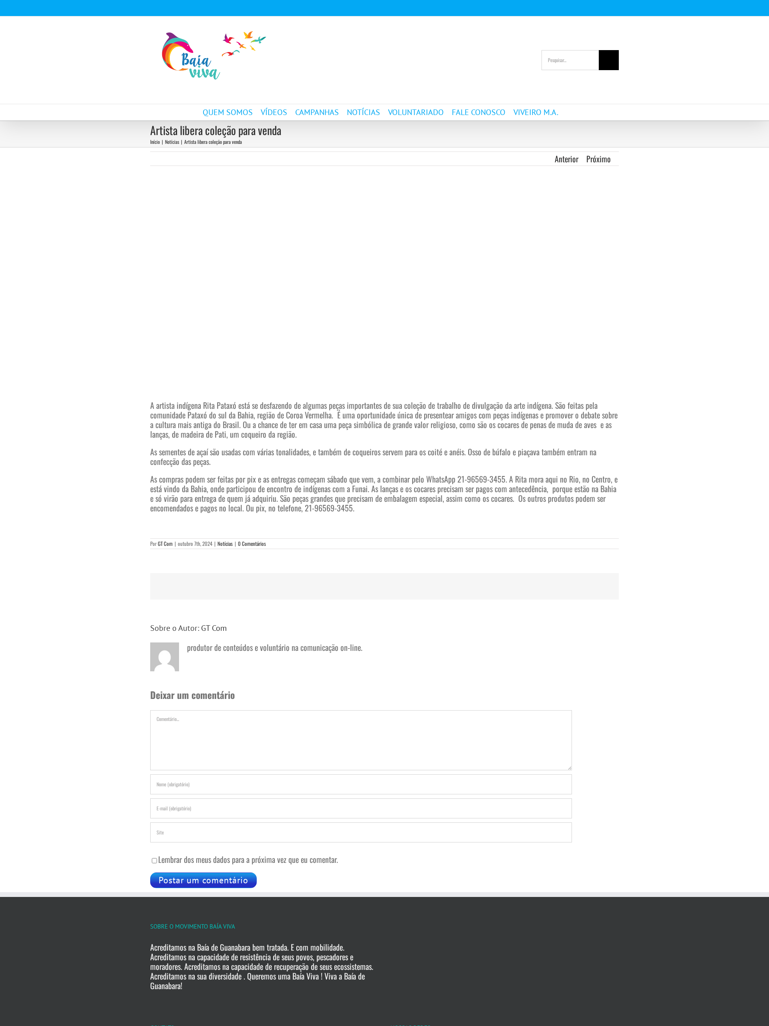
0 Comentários (252, 543)
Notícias (225, 543)
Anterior (566, 159)
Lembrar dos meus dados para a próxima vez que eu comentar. (248, 859)
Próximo (598, 159)
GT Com (165, 543)
